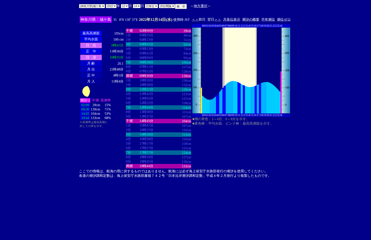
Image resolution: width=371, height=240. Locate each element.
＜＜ (195, 19)
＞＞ (217, 19)
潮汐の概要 (250, 19)
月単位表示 (231, 19)
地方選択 (200, 6)
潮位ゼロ (284, 19)
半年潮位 (268, 19)
